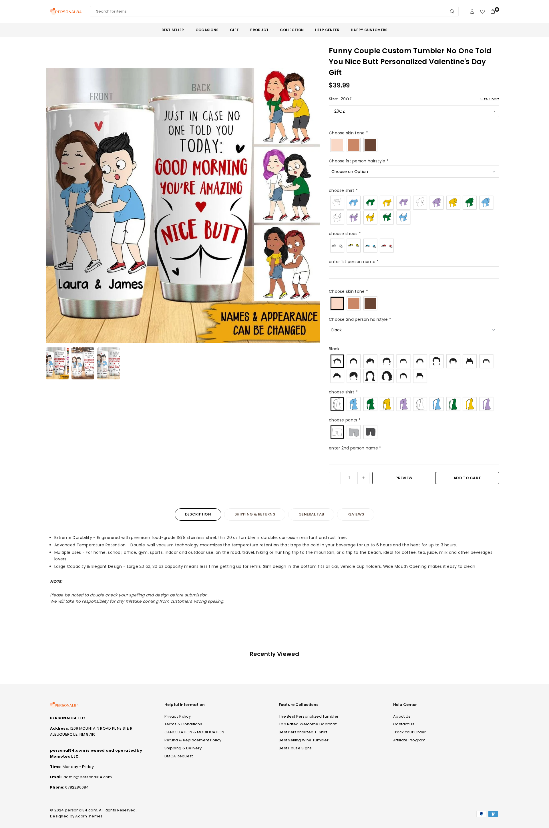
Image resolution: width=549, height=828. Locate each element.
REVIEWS (355, 514)
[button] (312, 207)
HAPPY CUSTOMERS (369, 29)
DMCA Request (178, 756)
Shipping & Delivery (183, 748)
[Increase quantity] (363, 478)
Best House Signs (295, 748)
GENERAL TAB (311, 514)
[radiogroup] (414, 145)
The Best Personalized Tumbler (309, 716)
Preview (403, 478)
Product (259, 29)
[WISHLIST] (482, 12)
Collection (292, 29)
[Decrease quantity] (335, 478)
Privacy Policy (177, 716)
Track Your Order (409, 732)
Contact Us (403, 724)
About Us (401, 716)
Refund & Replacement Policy (193, 740)
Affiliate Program (409, 740)
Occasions (207, 29)
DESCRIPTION (198, 514)
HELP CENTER (327, 29)
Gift (234, 29)
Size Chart (489, 99)
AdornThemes (89, 816)
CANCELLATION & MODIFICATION (194, 732)
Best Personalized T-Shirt (303, 732)
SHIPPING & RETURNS (254, 514)
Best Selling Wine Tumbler (304, 740)
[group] (183, 205)
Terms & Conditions (183, 724)
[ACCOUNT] (472, 12)
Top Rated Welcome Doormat (308, 724)
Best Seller (173, 29)
